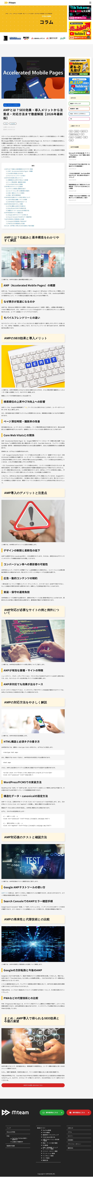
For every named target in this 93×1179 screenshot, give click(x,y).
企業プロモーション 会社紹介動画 (51, 1140)
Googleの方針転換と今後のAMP (16, 221)
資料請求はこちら (52, 1112)
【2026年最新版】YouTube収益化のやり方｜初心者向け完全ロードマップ (79, 175)
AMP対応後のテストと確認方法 (13, 212)
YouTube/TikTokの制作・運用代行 (20, 1138)
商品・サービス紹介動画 (50, 1143)
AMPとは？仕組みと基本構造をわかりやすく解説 (18, 169)
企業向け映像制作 (17, 1142)
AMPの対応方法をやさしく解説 (13, 204)
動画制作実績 (11, 1146)
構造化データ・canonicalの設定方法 (17, 210)
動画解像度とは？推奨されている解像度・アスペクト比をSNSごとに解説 (79, 186)
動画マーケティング (75, 103)
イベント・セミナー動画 (50, 1151)
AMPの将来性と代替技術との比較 (14, 219)
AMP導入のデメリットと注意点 (13, 186)
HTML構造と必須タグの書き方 (15, 206)
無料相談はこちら (79, 1112)
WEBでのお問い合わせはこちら (33, 1085)
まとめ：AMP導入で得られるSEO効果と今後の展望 (19, 226)
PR (71, 119)
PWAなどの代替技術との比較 (15, 223)
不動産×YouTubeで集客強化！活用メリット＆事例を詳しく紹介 (79, 197)
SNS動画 (45, 1145)
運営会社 (70, 1148)
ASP (85, 137)
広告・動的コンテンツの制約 (15, 193)
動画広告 (45, 1160)
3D (71, 131)
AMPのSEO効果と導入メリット (13, 178)
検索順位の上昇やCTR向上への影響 (17, 180)
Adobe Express (74, 134)
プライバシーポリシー (74, 1144)
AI (82, 134)
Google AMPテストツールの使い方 (17, 215)
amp (6, 123)
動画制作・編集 (74, 108)
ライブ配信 (46, 1158)
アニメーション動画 (49, 1153)
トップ (9, 1128)
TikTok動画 (46, 1132)
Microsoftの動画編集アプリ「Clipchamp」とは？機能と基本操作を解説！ (79, 155)
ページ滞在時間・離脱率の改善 (16, 182)
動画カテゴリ (41, 1128)
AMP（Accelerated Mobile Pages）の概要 (19, 171)
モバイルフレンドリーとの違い (16, 175)
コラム (70, 1132)
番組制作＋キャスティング (51, 1135)
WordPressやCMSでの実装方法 (16, 208)
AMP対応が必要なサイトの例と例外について (17, 197)
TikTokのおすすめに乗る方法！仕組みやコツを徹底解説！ (79, 165)
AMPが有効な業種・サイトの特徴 (16, 199)
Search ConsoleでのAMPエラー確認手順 (18, 217)
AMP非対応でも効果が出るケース (16, 202)
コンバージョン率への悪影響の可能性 (17, 191)
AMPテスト (4, 893)
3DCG (76, 131)
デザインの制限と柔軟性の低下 (16, 188)
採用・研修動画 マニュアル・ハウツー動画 (50, 1148)
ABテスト (84, 131)
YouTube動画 (47, 1130)
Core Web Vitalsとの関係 (14, 184)
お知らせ (70, 1128)
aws (71, 140)
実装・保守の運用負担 (13, 195)
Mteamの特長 (11, 1132)
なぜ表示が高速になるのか (14, 173)
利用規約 (70, 1140)
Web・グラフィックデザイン (78, 113)
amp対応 (12, 123)
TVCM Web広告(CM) (49, 1137)
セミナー (70, 1136)
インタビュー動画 (48, 1156)
